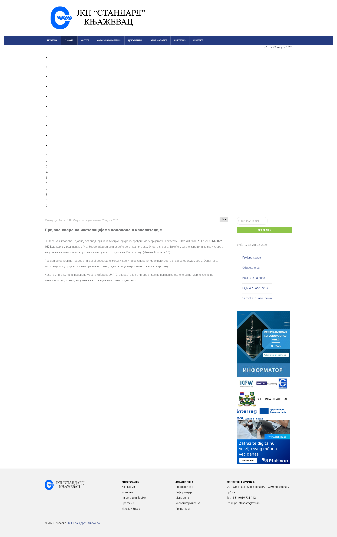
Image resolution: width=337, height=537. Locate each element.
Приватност (183, 508)
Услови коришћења (188, 503)
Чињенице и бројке (134, 497)
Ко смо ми (128, 486)
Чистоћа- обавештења (257, 298)
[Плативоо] (263, 442)
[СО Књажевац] (263, 398)
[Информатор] (263, 369)
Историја (127, 492)
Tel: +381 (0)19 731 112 (241, 497)
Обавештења (251, 267)
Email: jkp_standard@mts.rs (243, 503)
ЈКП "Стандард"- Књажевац (84, 523)
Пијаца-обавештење (255, 288)
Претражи (264, 230)
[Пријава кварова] (263, 337)
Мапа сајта (182, 497)
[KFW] (263, 383)
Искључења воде (253, 278)
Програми (128, 503)
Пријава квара (251, 257)
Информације (184, 492)
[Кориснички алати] (224, 219)
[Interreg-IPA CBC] (263, 413)
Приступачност (185, 486)
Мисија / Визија (131, 508)
